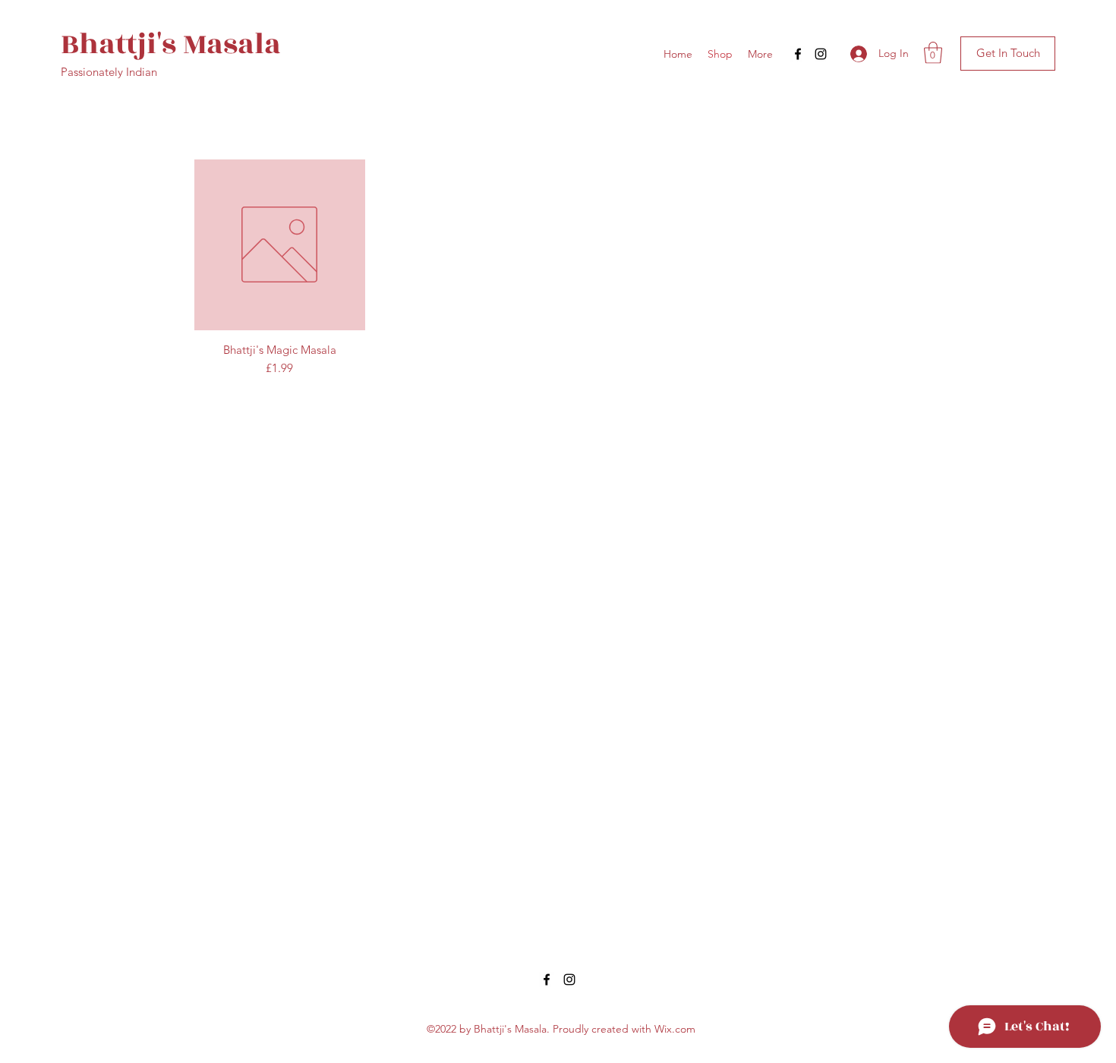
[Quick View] (279, 244)
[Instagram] (820, 54)
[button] (933, 53)
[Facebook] (797, 54)
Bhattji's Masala (171, 44)
